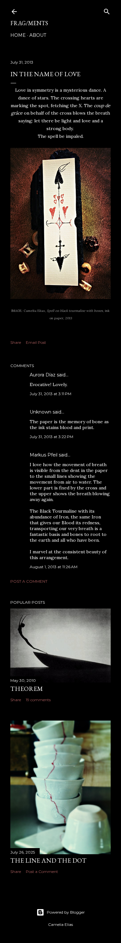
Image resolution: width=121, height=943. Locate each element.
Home (18, 35)
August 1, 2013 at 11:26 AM (53, 566)
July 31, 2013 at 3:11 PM (50, 393)
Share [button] (15, 342)
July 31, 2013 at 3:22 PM (51, 436)
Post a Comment (28, 581)
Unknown (40, 412)
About (37, 35)
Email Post (36, 342)
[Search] (107, 10)
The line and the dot (48, 860)
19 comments (38, 699)
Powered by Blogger (66, 912)
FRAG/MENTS (29, 23)
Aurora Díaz (42, 375)
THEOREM (26, 688)
